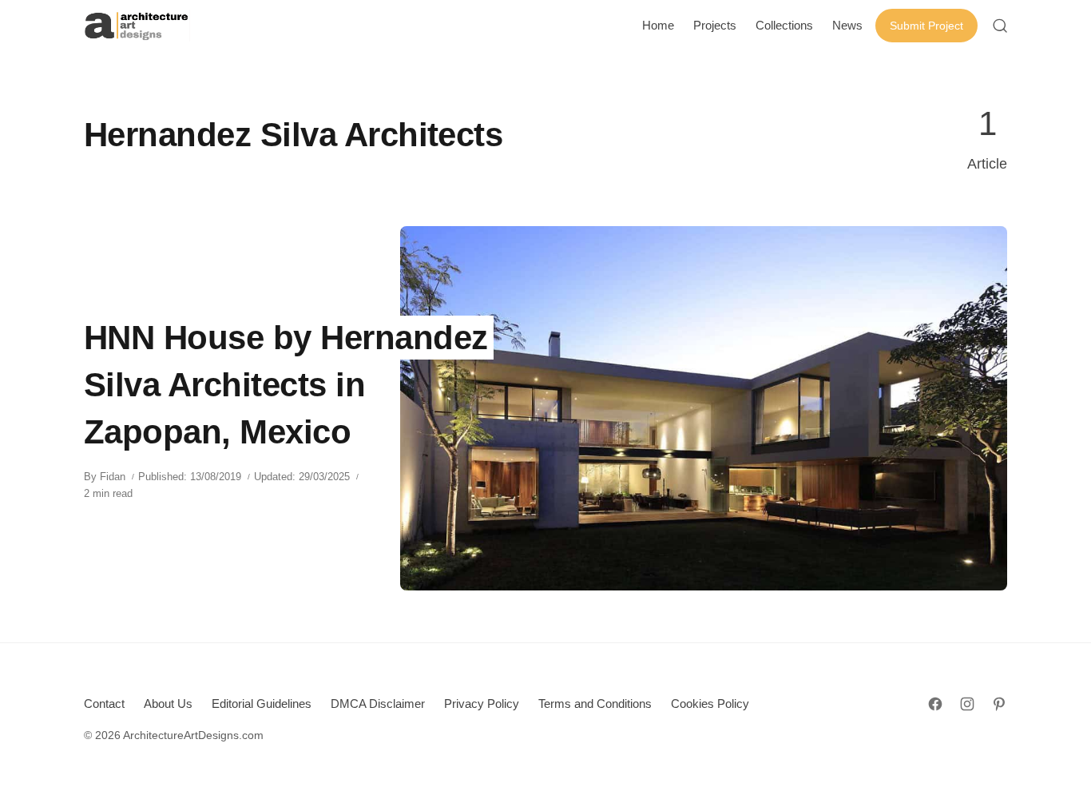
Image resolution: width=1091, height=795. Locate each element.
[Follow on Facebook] (935, 704)
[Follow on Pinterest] (999, 704)
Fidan (112, 477)
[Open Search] (1000, 26)
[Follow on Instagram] (967, 704)
